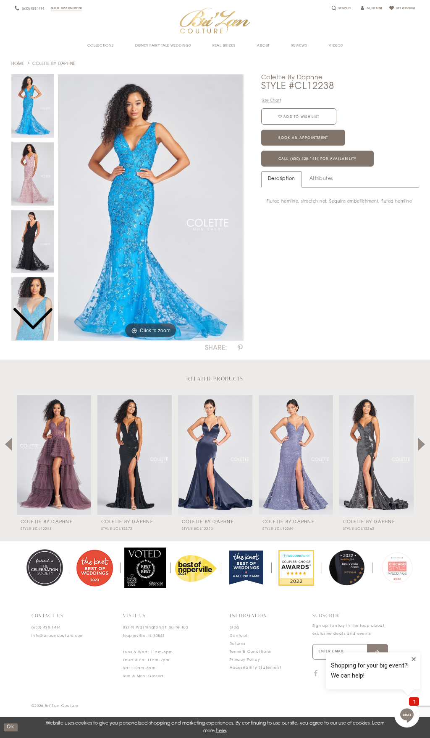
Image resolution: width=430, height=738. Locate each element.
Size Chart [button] (271, 100)
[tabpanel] (150, 208)
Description (281, 179)
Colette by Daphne (54, 64)
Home (17, 64)
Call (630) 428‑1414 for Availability (317, 159)
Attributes (321, 179)
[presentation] (54, 455)
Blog (234, 627)
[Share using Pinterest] (240, 348)
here (221, 731)
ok (10, 727)
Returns (237, 644)
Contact (239, 636)
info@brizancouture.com (57, 636)
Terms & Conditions (250, 652)
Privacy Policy (245, 660)
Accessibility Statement (255, 668)
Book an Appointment (303, 138)
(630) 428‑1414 (46, 627)
